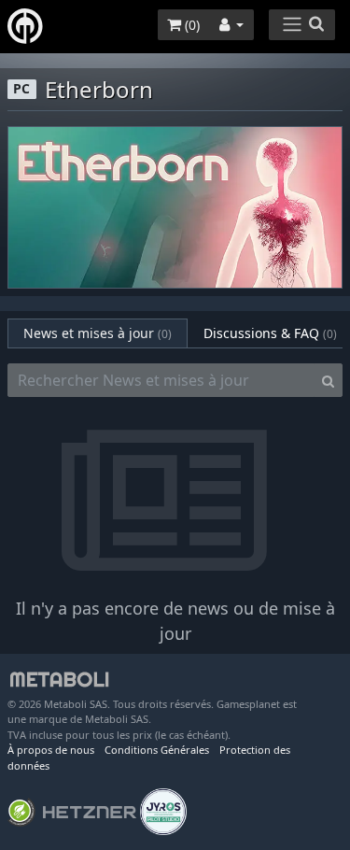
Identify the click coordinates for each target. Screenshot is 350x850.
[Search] (328, 380)
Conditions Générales (157, 750)
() (190, 25)
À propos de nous (50, 750)
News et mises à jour (97, 333)
